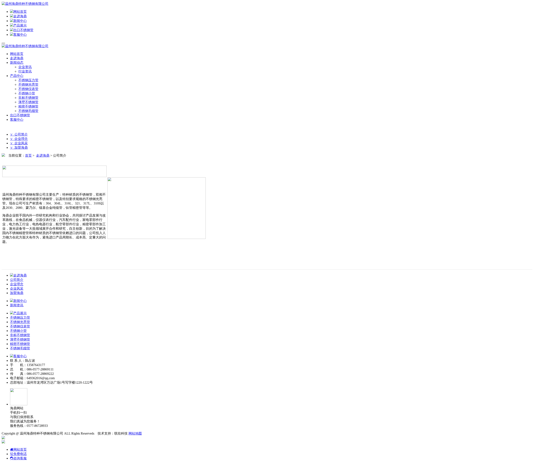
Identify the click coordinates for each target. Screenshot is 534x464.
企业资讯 (25, 67)
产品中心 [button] (16, 75)
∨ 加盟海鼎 (19, 147)
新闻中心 (20, 21)
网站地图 (135, 433)
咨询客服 (20, 458)
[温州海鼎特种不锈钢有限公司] (25, 3)
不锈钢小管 (26, 93)
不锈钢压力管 (28, 80)
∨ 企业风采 (19, 143)
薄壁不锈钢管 (28, 102)
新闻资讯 (16, 305)
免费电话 (20, 454)
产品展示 (20, 25)
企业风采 (16, 288)
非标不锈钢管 (28, 97)
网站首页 (20, 11)
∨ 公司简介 (19, 134)
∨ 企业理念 (19, 139)
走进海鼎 (20, 16)
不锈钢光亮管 (28, 84)
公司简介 (16, 279)
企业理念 (16, 284)
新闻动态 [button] (16, 62)
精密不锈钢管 (28, 106)
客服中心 (20, 34)
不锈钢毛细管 (28, 111)
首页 (28, 155)
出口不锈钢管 (23, 30)
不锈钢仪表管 (28, 89)
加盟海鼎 (16, 293)
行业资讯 (25, 71)
